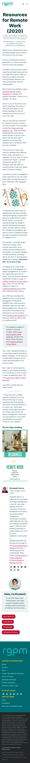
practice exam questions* (16, 315)
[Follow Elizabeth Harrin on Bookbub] (18, 569)
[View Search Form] (26, 3)
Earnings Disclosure (9, 679)
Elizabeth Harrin (9, 41)
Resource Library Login (10, 686)
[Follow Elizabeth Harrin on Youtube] (14, 566)
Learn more (23, 38)
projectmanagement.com (11, 289)
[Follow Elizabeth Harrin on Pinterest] (25, 566)
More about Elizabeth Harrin (12, 706)
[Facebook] (3, 694)
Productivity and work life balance (15, 45)
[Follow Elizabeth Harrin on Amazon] (11, 569)
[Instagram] (14, 694)
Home (4, 664)
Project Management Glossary (13, 673)
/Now (4, 700)
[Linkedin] (17, 694)
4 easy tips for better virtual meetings (14, 334)
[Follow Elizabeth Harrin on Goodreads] (14, 569)
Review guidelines (8, 683)
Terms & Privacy (7, 676)
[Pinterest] (21, 694)
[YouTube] (10, 694)
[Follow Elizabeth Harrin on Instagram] (11, 566)
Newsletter (6, 703)
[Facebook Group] (6, 694)
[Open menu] (23, 4)
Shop (4, 670)
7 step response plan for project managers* (14, 91)
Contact (5, 667)
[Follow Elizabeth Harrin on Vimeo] (18, 566)
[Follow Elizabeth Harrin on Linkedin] (21, 566)
